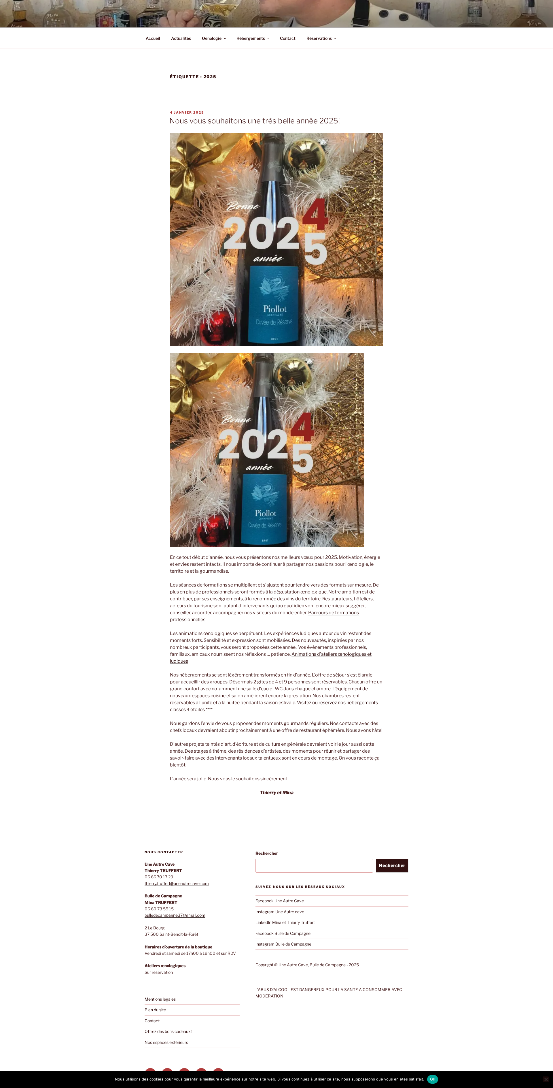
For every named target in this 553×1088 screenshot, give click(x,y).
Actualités (181, 38)
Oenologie (211, 38)
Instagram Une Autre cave (279, 911)
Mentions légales (160, 999)
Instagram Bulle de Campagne (283, 944)
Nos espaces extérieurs (166, 1042)
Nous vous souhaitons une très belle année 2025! (254, 120)
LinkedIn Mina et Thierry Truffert (285, 922)
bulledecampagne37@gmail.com (175, 915)
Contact (288, 38)
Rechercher (266, 853)
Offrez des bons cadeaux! (168, 1031)
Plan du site (155, 1009)
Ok (432, 1079)
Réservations (319, 38)
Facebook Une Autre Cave (279, 900)
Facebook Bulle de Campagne (282, 933)
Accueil (153, 38)
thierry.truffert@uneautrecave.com (177, 883)
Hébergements (250, 38)
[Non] (546, 1079)
